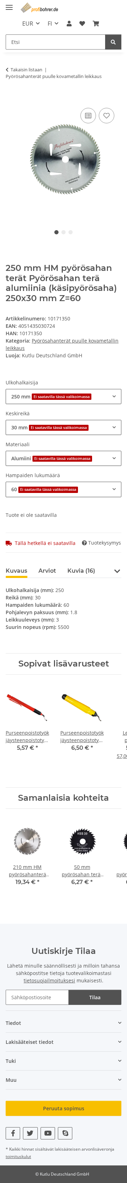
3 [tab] (70, 232)
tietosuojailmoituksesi (49, 980)
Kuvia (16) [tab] (81, 570)
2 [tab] (63, 232)
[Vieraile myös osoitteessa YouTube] (48, 1133)
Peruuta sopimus (63, 1108)
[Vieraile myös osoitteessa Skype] (65, 1133)
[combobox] (63, 396)
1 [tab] (56, 232)
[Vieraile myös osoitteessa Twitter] (30, 1133)
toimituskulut (18, 1156)
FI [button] (50, 23)
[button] (68, 24)
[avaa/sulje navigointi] (9, 4)
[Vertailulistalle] (88, 115)
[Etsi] (113, 42)
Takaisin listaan (26, 69)
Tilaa (95, 997)
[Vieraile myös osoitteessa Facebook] (13, 1133)
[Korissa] (11, 98)
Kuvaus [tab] (16, 570)
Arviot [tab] (47, 570)
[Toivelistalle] (106, 115)
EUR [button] (27, 23)
